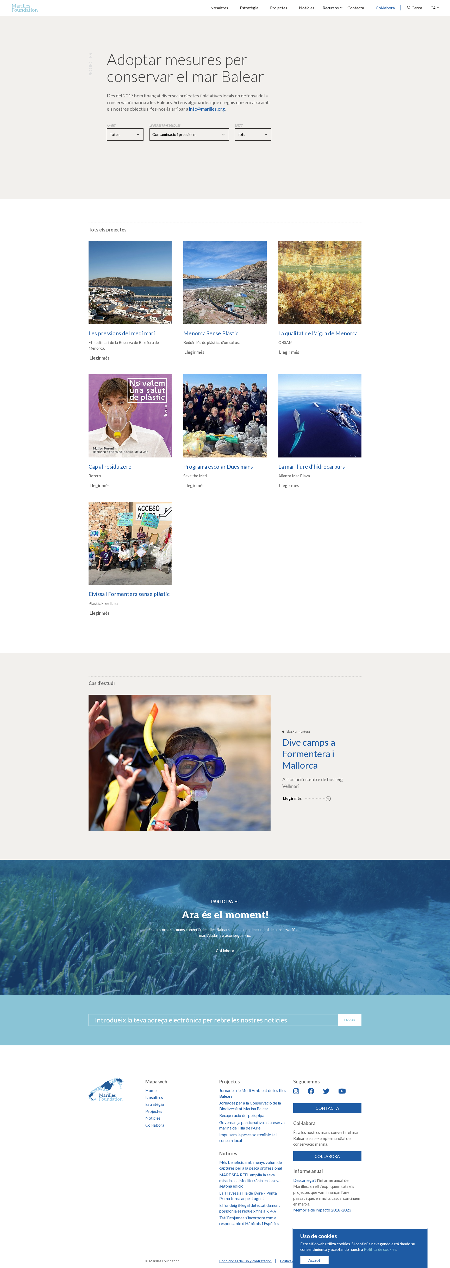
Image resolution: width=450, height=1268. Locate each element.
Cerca (416, 7)
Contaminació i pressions (174, 134)
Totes (115, 134)
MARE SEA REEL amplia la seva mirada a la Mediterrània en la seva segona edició (249, 1180)
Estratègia (249, 7)
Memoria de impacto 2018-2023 (322, 1209)
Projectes (278, 7)
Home (151, 1090)
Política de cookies (380, 1249)
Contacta (355, 7)
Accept (314, 1260)
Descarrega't (304, 1180)
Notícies (306, 7)
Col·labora (385, 7)
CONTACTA (327, 1108)
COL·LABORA (327, 1156)
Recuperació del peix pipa (241, 1115)
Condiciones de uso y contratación (245, 1261)
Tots (241, 134)
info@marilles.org (207, 109)
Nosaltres (219, 7)
